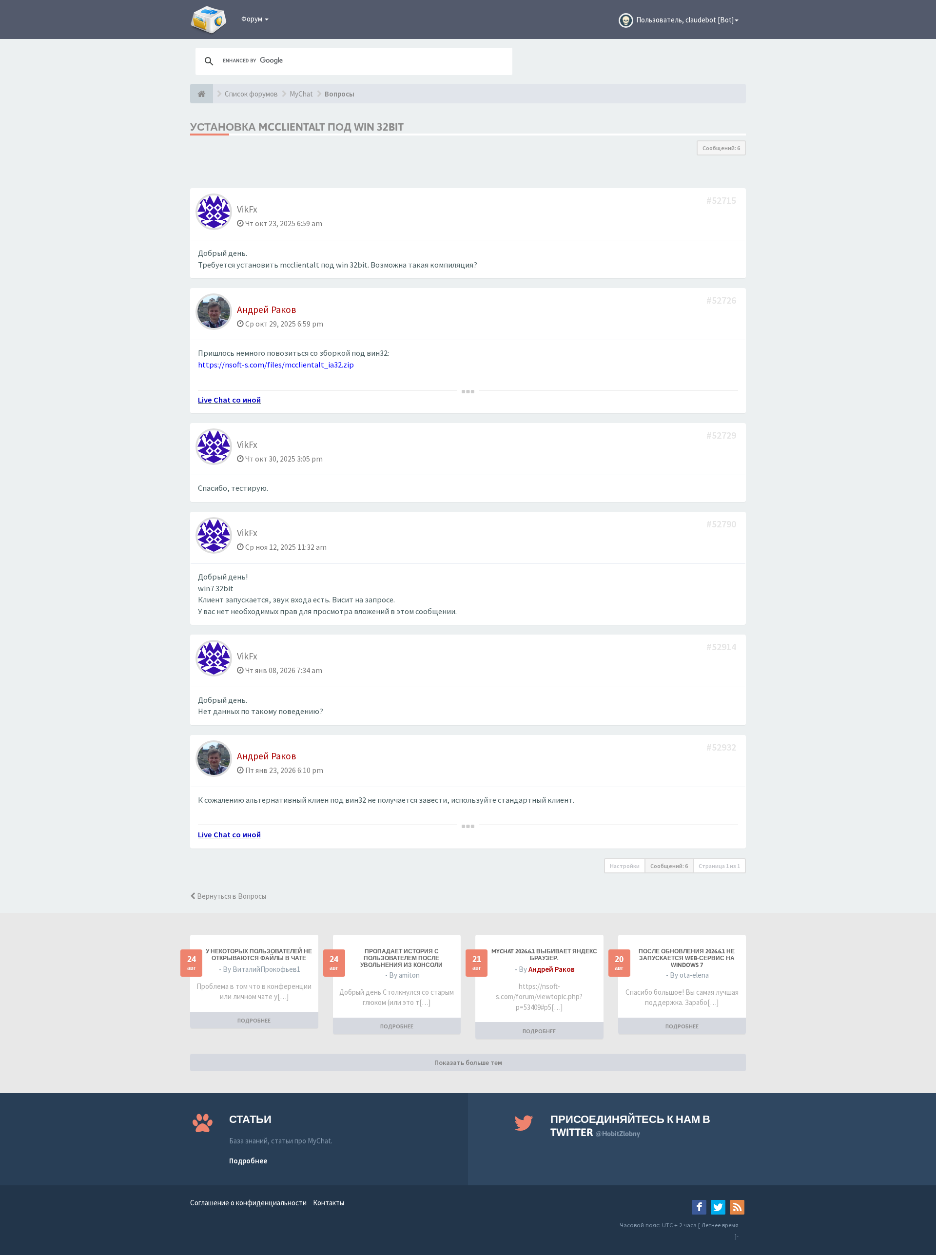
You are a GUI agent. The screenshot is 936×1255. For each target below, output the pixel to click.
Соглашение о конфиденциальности (248, 1202)
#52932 (722, 747)
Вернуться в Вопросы (230, 896)
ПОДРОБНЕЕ (254, 1020)
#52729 (722, 435)
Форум (252, 18)
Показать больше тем (468, 1062)
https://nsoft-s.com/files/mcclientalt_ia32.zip (276, 365)
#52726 (722, 300)
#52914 (722, 646)
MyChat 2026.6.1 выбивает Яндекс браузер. (544, 955)
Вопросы (339, 93)
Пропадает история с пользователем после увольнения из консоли (401, 958)
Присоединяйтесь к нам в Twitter (630, 1126)
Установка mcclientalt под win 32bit (297, 126)
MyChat (301, 93)
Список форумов (251, 93)
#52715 (722, 200)
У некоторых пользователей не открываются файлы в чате (259, 955)
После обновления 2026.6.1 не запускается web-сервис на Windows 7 (687, 958)
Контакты (328, 1202)
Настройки (625, 865)
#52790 (722, 524)
